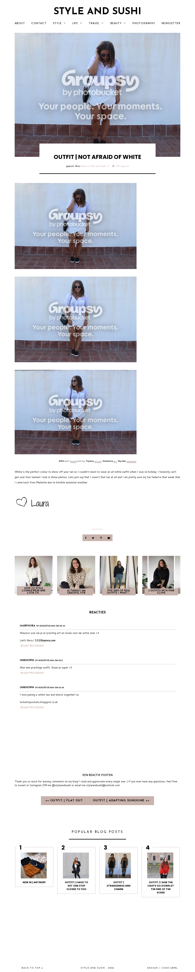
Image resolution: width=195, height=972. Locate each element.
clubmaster (131, 461)
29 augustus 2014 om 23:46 (49, 688)
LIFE (75, 23)
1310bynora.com (45, 640)
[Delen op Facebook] (86, 537)
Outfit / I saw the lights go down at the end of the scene (161, 887)
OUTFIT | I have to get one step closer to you (76, 886)
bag (115, 461)
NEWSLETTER (171, 23)
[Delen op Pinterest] (101, 537)
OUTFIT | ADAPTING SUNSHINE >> (121, 800)
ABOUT (20, 23)
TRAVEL (94, 23)
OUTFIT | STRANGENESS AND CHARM (119, 886)
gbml (174, 968)
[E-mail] (109, 537)
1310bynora (27, 626)
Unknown (27, 660)
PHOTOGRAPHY (144, 23)
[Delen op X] (94, 537)
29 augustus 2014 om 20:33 (50, 626)
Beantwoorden (32, 646)
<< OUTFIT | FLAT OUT (64, 800)
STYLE (57, 23)
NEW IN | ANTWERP (34, 882)
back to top (31, 968)
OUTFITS (97, 529)
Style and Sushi (97, 12)
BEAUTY (116, 23)
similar (73, 461)
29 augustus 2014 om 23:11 (49, 661)
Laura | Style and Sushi (93, 166)
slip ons (97, 461)
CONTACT (38, 23)
